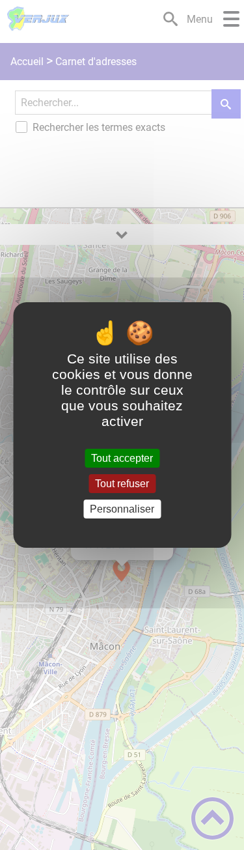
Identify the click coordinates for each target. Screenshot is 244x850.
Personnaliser (122, 509)
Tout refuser (122, 483)
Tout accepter (122, 458)
